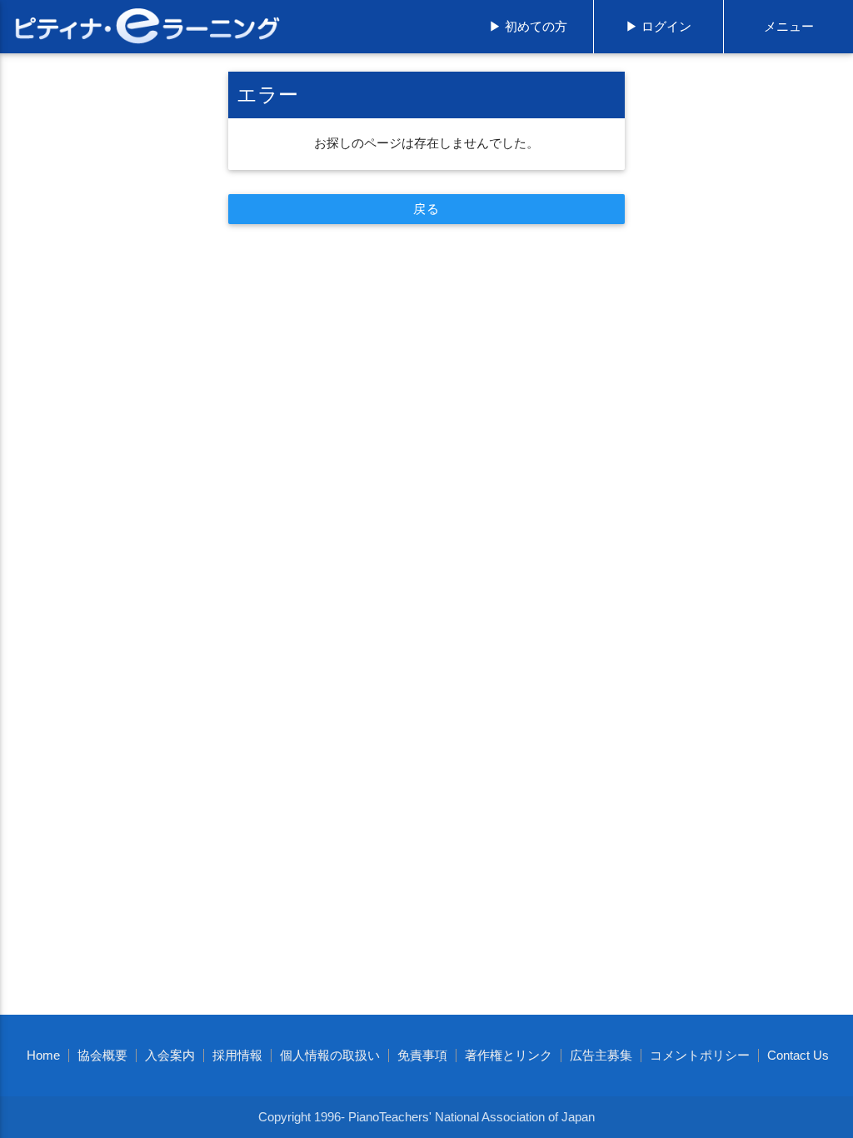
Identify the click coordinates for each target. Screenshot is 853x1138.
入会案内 (170, 1055)
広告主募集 (601, 1055)
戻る (426, 209)
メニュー (789, 26)
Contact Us (798, 1055)
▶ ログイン (658, 26)
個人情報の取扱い (330, 1055)
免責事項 (422, 1055)
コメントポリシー (700, 1055)
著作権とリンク (508, 1055)
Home (43, 1055)
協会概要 (102, 1055)
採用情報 (237, 1055)
